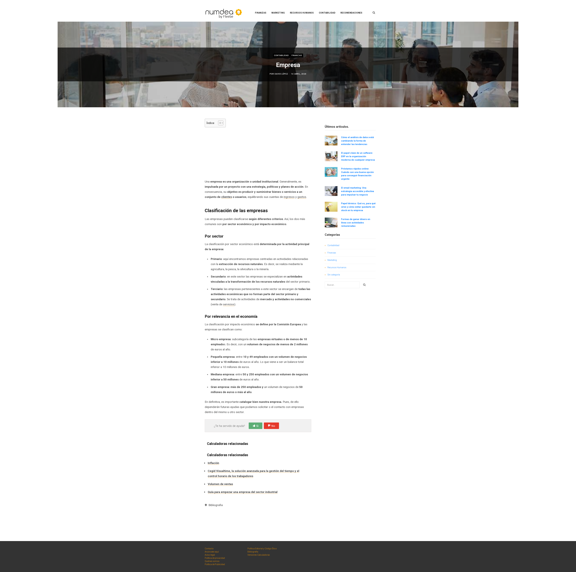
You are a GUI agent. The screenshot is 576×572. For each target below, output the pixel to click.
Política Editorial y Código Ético (262, 548)
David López (281, 74)
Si (257, 426)
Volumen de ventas (220, 484)
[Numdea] (222, 13)
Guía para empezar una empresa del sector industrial (243, 492)
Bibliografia (253, 551)
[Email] (185, 153)
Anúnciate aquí (212, 551)
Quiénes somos (212, 561)
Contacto (209, 548)
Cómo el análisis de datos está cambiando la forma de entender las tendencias (357, 141)
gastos (301, 197)
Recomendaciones (351, 13)
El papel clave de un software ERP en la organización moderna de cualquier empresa (358, 156)
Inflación (213, 463)
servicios (228, 304)
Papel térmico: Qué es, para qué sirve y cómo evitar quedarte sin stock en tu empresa (358, 207)
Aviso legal (210, 555)
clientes (226, 197)
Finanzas (260, 13)
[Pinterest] (185, 145)
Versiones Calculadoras (259, 555)
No (273, 426)
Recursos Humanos (302, 13)
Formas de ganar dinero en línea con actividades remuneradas (355, 222)
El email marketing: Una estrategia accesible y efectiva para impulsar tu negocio (357, 191)
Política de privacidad (215, 558)
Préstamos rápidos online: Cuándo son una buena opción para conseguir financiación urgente (357, 173)
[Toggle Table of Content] (219, 122)
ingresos (289, 197)
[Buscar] (374, 13)
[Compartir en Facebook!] (185, 129)
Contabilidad (327, 13)
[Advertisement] (258, 153)
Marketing (278, 13)
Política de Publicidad (215, 564)
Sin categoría (333, 274)
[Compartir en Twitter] (185, 137)
